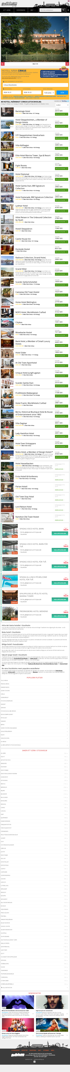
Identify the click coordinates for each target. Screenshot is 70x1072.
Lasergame (4, 872)
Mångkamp (4, 889)
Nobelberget (5, 697)
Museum (3, 906)
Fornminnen (4, 831)
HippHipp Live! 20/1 (8, 98)
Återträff (4, 767)
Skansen (35, 672)
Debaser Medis (5, 687)
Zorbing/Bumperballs (7, 984)
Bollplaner (4, 797)
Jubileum (3, 848)
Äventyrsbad (4, 770)
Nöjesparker (4, 909)
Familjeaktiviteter (6, 824)
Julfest (3, 851)
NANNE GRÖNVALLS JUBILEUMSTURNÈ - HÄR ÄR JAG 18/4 (50, 96)
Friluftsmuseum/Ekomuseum (9, 835)
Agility (3, 756)
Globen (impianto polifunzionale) (11, 745)
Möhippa (3, 896)
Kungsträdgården (6, 731)
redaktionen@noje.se (39, 1059)
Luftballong (4, 885)
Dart (2, 814)
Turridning (4, 977)
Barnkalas (4, 787)
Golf (2, 841)
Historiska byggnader (7, 845)
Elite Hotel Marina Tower (50, 664)
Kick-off (3, 858)
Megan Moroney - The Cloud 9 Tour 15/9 (27, 98)
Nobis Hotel (33, 658)
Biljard (3, 790)
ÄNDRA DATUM (59, 469)
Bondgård (4, 801)
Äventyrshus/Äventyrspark (9, 773)
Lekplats (3, 882)
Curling (3, 811)
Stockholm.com (5, 14)
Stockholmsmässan (7, 701)
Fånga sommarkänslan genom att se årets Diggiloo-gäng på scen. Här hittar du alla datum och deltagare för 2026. (15, 1037)
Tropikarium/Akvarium (7, 974)
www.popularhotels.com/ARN (9, 78)
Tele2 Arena (58, 670)
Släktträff (4, 950)
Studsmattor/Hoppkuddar (9, 957)
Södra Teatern (5, 690)
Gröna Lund (11, 672)
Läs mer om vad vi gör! (40, 1056)
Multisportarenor (6, 902)
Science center (5, 926)
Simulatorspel (5, 943)
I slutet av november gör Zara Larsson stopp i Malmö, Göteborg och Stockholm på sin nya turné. (50, 1036)
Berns (2, 724)
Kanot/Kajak (4, 855)
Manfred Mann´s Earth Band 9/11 (23, 96)
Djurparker (4, 818)
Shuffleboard (5, 936)
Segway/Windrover (6, 929)
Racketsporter (5, 923)
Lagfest (3, 868)
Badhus (3, 784)
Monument (4, 899)
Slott (2, 953)
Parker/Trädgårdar (6, 919)
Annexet (3, 704)
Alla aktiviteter (7, 987)
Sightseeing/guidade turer (9, 940)
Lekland (3, 879)
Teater (3, 967)
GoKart (3, 838)
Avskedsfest (4, 777)
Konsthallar (4, 862)
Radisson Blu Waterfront (35, 664)
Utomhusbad (5, 980)
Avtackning (4, 780)
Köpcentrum (4, 865)
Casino (3, 807)
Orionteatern (5, 738)
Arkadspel (4, 763)
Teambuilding (5, 963)
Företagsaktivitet (6, 828)
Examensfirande (5, 821)
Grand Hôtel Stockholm (21, 658)
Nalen (2, 735)
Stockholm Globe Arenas (8, 711)
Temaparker (4, 970)
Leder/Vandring (5, 875)
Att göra (6, 10)
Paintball (3, 916)
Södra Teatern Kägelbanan (9, 728)
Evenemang (21, 10)
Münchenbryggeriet (7, 714)
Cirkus (3, 694)
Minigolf (3, 892)
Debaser (3, 721)
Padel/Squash (5, 913)
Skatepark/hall (5, 946)
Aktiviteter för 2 (6, 760)
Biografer (4, 794)
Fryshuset (4, 718)
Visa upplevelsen (60, 533)
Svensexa (3, 960)
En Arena (3, 741)
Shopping (3, 933)
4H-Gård (3, 753)
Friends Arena (5, 684)
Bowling (3, 804)
